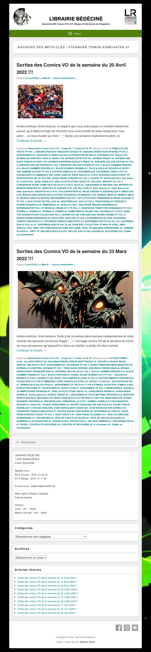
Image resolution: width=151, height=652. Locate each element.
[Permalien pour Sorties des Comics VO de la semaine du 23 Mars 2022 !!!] (75, 331)
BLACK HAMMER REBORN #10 (108, 371)
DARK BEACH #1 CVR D (85, 174)
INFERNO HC (126, 184)
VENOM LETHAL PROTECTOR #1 (69, 421)
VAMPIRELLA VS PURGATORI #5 (34, 421)
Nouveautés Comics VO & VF (43, 148)
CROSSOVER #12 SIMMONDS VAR (35, 174)
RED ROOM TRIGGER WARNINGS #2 (98, 204)
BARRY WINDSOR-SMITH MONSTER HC (111, 364)
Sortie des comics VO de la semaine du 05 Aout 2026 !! (47, 585)
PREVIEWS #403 (52, 401)
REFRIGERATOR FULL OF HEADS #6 (36, 208)
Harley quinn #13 (37, 394)
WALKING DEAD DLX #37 (54, 231)
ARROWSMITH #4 (26, 155)
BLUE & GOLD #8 (98, 168)
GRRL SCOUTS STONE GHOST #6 (72, 181)
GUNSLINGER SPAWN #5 (101, 391)
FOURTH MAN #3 (51, 388)
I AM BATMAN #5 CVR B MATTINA (87, 394)
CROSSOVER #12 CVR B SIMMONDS (36, 381)
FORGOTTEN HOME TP (29, 388)
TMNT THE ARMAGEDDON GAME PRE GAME (57, 227)
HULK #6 (78, 184)
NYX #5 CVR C (86, 201)
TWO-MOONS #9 (44, 417)
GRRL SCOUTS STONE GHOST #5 (69, 391)
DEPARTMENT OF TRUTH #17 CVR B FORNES (79, 384)
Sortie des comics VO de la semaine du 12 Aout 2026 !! (47, 581)
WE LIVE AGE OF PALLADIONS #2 (86, 231)
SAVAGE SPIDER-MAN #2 (55, 404)
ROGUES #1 (23, 404)
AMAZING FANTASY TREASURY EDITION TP (58, 151)
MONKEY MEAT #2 (107, 194)
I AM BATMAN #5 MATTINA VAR (101, 184)
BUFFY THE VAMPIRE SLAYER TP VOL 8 (76, 378)
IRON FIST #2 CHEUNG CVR (57, 188)
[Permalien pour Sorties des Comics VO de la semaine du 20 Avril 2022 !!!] (40, 121)
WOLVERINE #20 (113, 231)
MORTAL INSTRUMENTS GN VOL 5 (59, 198)
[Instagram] (127, 628)
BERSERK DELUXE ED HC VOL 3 (72, 371)
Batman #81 (121, 155)
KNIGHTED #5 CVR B (46, 191)
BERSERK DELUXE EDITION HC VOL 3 (39, 165)
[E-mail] (135, 628)
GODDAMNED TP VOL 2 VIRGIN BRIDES (101, 388)
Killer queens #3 (25, 191)
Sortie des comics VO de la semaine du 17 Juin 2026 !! (46, 605)
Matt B (46, 78)
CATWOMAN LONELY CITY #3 (111, 171)
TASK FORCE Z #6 (64, 414)
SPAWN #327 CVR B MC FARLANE (35, 407)
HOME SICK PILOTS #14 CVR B (56, 184)
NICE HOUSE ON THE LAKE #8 (43, 201)
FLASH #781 (26, 181)
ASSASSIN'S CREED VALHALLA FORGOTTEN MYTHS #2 (66, 155)
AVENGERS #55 (105, 155)
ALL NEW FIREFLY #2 (35, 361)
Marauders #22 (45, 398)
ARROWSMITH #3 (56, 364)
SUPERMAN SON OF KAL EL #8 (54, 224)
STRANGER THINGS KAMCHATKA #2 (64, 221)
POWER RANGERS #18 (29, 204)
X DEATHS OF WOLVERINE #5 (76, 424)
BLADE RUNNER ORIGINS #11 (72, 168)
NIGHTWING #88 (113, 398)
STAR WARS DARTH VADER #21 (71, 407)
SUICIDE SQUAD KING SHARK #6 (75, 411)
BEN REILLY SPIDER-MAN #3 (104, 368)
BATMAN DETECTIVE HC (78, 158)
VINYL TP (34, 231)
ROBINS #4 (48, 211)
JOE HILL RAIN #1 (82, 188)
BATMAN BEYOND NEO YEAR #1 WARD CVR (40, 158)
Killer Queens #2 (120, 188)
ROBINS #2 (35, 211)
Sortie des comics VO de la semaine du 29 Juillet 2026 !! (47, 589)
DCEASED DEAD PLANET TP (114, 174)
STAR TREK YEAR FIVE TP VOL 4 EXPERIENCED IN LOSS (82, 218)
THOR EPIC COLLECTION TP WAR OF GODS (95, 224)
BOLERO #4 (115, 168)
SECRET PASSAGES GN (83, 404)
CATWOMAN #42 (86, 171)
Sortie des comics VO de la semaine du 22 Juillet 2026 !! (47, 593)
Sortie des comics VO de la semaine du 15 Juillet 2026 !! (47, 597)
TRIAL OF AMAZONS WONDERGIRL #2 (102, 227)
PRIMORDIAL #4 (50, 204)
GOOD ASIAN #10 (43, 181)
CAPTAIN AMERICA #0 (64, 171)
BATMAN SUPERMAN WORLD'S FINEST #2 (71, 161)
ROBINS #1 (22, 211)
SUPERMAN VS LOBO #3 (107, 411)
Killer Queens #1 (101, 188)
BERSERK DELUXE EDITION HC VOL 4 (81, 165)
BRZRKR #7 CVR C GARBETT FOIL (35, 378)
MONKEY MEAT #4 (30, 198)
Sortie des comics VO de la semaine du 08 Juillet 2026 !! (47, 601)
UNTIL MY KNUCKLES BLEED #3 (107, 417)
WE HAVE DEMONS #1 (100, 421)
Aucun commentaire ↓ (65, 78)
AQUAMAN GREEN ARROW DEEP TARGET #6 (72, 361)
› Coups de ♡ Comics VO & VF (76, 148)
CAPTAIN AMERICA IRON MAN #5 (116, 378)
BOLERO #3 (121, 374)
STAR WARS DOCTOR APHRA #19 (107, 407)
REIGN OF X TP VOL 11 (68, 208)
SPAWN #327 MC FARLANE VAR (79, 214)
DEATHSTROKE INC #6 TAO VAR (34, 178)
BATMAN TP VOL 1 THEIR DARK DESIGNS (65, 368)
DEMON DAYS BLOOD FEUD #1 (36, 384)
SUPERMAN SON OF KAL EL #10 (102, 221)
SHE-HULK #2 (104, 404)
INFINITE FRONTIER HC (29, 188)
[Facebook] (119, 628)
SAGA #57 (35, 404)
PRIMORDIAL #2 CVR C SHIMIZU (79, 401)
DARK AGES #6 (62, 174)
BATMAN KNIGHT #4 (103, 158)
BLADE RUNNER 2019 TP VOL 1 (97, 374)
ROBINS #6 (61, 211)
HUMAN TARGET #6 (58, 394)
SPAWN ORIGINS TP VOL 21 (111, 214)
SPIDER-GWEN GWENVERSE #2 (33, 218)
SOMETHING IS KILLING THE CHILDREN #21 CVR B (95, 211)
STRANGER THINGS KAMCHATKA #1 (36, 411)
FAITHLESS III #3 (112, 178)
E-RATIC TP (96, 178)
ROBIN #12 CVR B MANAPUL (113, 401)
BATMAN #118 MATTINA (29, 368)
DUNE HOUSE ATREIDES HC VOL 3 (70, 178)
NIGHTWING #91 (69, 201)
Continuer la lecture (31, 140)
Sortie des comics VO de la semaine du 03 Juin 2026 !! (46, 612)
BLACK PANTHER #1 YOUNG (63, 374)
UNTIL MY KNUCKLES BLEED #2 (71, 417)
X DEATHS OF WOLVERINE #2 (44, 424)
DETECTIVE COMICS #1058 (118, 384)
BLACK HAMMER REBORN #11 (38, 168)
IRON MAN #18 (114, 394)
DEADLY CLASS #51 (99, 381)
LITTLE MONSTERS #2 (69, 191)
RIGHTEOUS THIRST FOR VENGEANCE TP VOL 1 (107, 208)
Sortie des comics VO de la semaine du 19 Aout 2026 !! (47, 577)
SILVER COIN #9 (121, 404)
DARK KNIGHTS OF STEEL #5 (72, 381)
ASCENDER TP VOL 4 (77, 364)
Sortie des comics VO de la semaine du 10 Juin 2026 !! (46, 609)
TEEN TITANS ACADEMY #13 (90, 414)
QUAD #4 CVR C (69, 204)
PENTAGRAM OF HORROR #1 (111, 201)
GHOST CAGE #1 (70, 388)
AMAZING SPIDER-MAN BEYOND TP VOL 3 (105, 151)
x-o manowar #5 (102, 424)
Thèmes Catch (87, 642)
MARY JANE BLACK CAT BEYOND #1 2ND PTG (79, 398)
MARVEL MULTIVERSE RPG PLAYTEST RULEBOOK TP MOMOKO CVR (59, 194)
